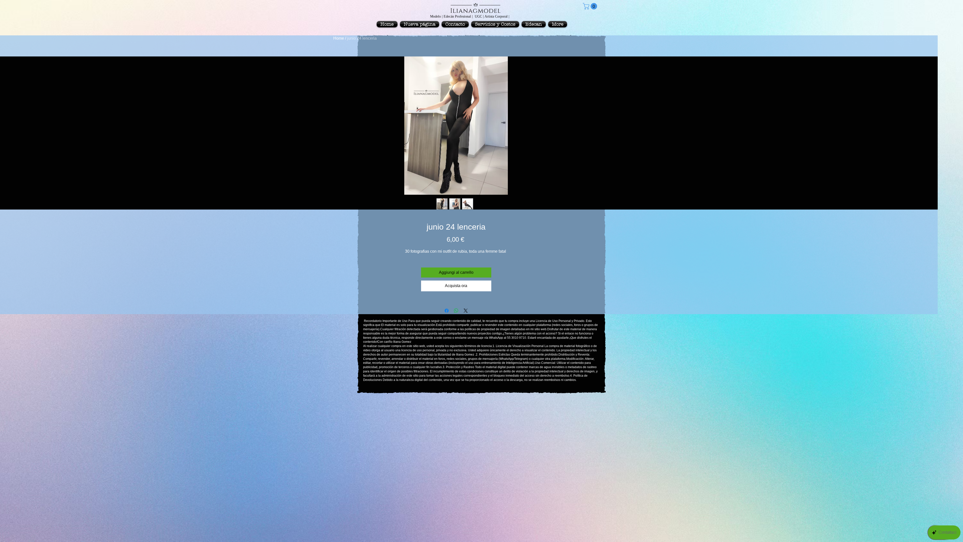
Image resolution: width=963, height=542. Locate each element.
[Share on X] (466, 311)
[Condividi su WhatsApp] (456, 311)
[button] (591, 6)
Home (338, 38)
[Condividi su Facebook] (447, 311)
